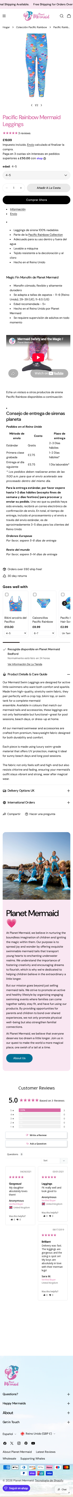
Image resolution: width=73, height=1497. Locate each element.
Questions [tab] (12, 1154)
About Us (19, 1058)
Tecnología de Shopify (49, 1480)
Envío (30, 145)
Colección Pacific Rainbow (31, 27)
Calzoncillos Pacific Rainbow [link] (42, 620)
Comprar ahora (36, 200)
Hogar (6, 27)
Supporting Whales (32, 1458)
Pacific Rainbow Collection (45, 235)
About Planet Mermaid (17, 1452)
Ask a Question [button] (38, 1143)
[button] (64, 603)
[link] (15, 603)
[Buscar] (61, 15)
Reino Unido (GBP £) (39, 1433)
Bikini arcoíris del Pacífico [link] (15, 620)
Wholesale (9, 1458)
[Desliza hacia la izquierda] (32, 105)
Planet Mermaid (23, 1480)
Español (8, 1434)
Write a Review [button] (38, 1135)
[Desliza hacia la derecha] (41, 105)
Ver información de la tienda (25, 664)
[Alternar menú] (4, 15)
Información (18, 209)
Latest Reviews (45, 1452)
